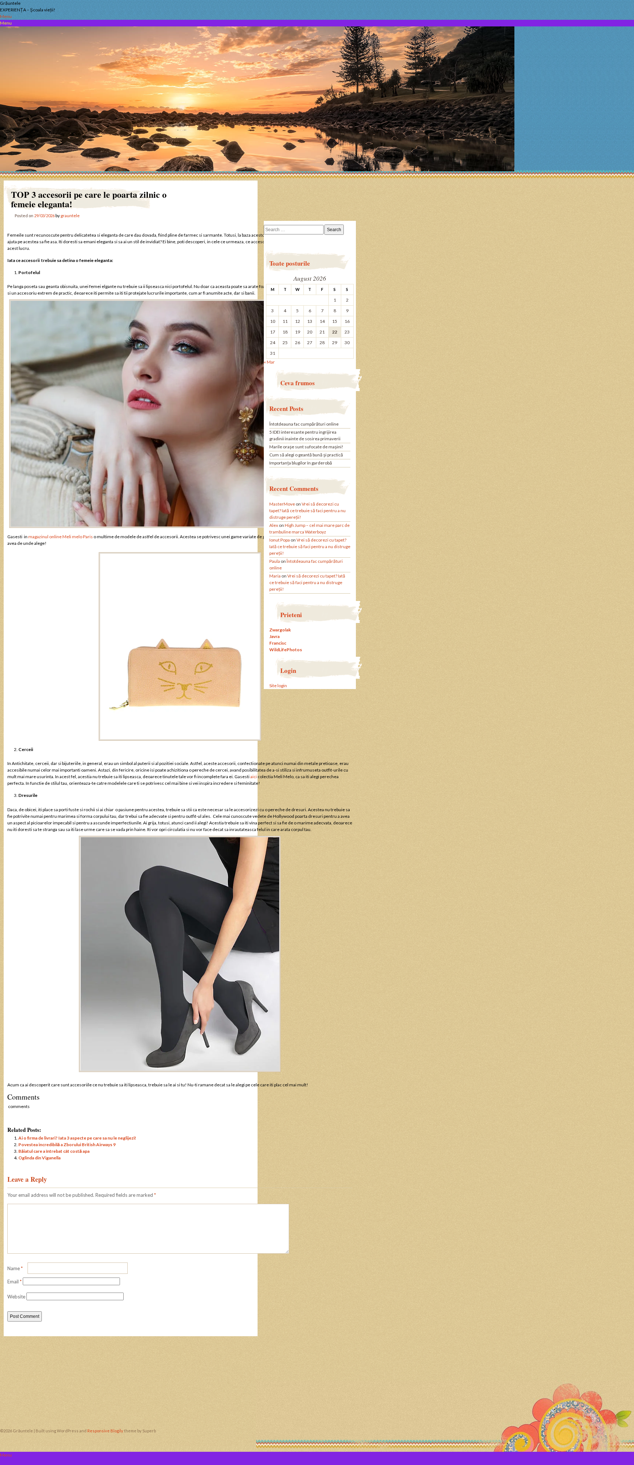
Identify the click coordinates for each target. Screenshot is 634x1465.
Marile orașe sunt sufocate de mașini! (306, 446)
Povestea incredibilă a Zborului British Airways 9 (67, 1144)
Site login (278, 685)
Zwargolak (280, 630)
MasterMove (282, 504)
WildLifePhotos (285, 649)
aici (253, 776)
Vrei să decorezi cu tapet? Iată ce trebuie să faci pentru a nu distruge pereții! (307, 510)
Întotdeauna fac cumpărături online (304, 424)
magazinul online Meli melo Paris (60, 536)
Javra (274, 636)
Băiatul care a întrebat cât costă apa (54, 1151)
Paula (274, 561)
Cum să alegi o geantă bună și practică (306, 455)
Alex (273, 525)
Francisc (277, 643)
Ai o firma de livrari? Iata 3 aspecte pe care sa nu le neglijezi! (77, 1138)
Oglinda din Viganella (39, 1157)
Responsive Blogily (105, 1430)
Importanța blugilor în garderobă (300, 463)
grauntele (70, 215)
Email (14, 1281)
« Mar (269, 362)
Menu (6, 16)
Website (16, 1297)
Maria (275, 576)
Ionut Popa (279, 540)
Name (15, 1268)
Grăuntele (10, 3)
